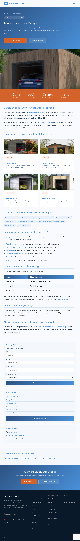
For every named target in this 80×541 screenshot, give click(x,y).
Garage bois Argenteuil (12, 458)
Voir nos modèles (37, 40)
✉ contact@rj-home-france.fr (13, 517)
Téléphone (9, 366)
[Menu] (74, 3)
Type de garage (11, 374)
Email (8, 359)
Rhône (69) (51, 502)
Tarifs (33, 509)
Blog (33, 528)
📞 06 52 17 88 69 (10, 514)
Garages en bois (37, 502)
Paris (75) (51, 499)
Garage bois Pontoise (29, 458)
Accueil (6, 13)
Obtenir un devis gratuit (15, 40)
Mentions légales (69, 502)
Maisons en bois (37, 499)
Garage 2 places (11, 403)
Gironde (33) (52, 509)
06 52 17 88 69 (13, 432)
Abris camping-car (12, 410)
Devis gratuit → (29, 482)
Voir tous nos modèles (48, 482)
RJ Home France (16, 3)
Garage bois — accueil (13, 396)
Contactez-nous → (40, 418)
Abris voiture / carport (13, 406)
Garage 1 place (11, 400)
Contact (67, 499)
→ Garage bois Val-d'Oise (47, 458)
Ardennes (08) (52, 525)
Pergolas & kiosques (12, 413)
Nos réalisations (37, 506)
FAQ (33, 519)
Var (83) (50, 506)
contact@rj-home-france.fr (16, 435)
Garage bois (13, 13)
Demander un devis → (40, 383)
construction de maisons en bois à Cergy (52, 327)
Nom (7, 352)
